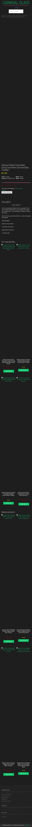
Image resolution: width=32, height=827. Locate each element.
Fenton (17, 15)
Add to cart (23, 370)
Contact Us (4, 799)
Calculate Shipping (7, 192)
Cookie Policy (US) (5, 801)
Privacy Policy (4, 797)
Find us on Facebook (6, 794)
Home (2, 15)
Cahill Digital (26, 825)
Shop (6, 15)
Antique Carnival (11, 15)
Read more (9, 371)
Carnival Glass (16, 2)
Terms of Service (5, 796)
